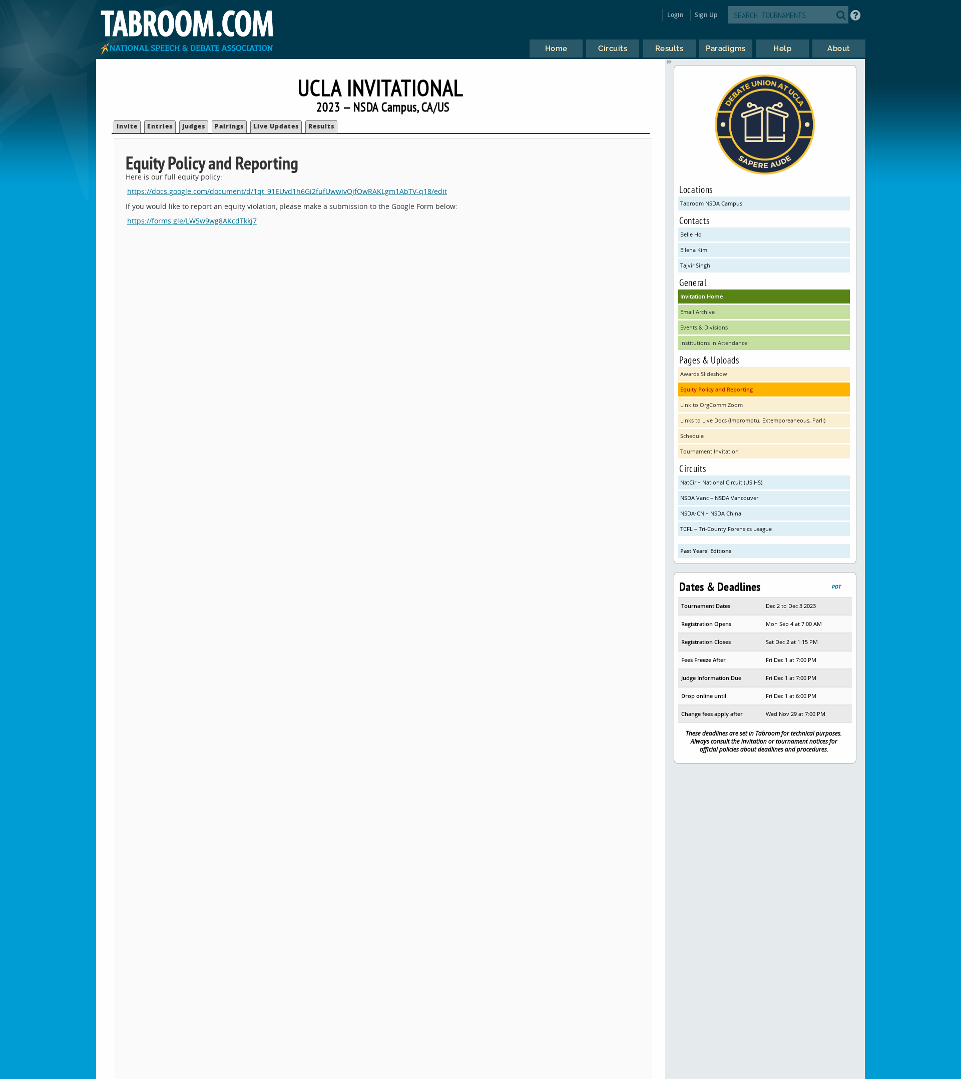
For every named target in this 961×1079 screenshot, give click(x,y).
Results (321, 126)
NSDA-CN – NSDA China (710, 513)
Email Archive (697, 312)
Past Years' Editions (705, 550)
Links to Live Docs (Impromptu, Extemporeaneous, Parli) (752, 420)
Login (675, 14)
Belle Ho (691, 234)
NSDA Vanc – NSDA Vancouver (719, 498)
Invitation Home (701, 296)
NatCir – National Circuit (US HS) (721, 482)
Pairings (229, 126)
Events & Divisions (704, 327)
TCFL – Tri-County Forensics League (726, 528)
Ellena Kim (693, 250)
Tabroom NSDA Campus (711, 203)
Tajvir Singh (695, 265)
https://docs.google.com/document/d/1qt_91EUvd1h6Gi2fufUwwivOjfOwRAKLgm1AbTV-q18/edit (287, 191)
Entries (160, 126)
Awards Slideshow (703, 374)
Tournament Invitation (709, 451)
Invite (127, 126)
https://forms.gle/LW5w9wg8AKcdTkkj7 (192, 221)
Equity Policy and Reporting (716, 389)
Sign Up (706, 14)
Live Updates (276, 126)
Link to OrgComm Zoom (711, 404)
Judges (193, 126)
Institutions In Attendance (713, 342)
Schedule (692, 436)
